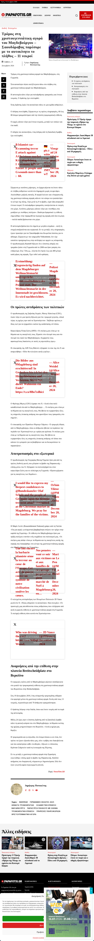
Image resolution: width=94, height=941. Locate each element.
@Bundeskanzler (26, 490)
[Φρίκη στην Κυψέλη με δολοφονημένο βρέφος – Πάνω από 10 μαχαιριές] (58, 843)
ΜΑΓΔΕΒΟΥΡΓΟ (18, 808)
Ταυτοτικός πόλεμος (73, 116)
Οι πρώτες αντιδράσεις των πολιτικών (81, 82)
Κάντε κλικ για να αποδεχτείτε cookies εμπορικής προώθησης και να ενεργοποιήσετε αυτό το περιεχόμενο (37, 162)
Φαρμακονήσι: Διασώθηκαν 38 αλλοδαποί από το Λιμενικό (32, 859)
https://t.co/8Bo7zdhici (30, 391)
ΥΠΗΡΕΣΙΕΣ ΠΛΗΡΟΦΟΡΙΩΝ (48, 811)
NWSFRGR (23, 802)
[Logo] (16, 15)
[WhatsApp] (3, 96)
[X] (3, 85)
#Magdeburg (24, 364)
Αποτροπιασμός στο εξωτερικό (80, 87)
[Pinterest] (3, 91)
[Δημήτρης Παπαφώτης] (16, 789)
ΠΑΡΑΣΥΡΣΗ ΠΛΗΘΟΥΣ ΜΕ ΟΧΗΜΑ (42, 808)
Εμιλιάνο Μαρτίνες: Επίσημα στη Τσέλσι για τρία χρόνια (79, 174)
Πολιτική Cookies (38, 938)
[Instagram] (29, 790)
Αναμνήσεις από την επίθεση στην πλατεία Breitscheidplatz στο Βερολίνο (80, 95)
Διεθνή (4, 28)
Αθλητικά (70, 170)
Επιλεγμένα (12, 28)
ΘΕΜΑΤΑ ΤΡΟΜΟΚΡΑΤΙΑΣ (23, 805)
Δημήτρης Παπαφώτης (35, 64)
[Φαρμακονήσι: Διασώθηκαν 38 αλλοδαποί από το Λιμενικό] (36, 843)
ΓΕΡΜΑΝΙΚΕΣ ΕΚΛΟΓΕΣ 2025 (42, 802)
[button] (76, 15)
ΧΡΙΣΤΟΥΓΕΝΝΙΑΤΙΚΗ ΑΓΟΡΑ (24, 814)
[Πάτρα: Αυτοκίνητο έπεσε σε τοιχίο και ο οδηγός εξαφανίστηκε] (81, 843)
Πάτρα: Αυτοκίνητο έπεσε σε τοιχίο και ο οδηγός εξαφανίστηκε (79, 162)
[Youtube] (36, 790)
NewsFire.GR (59, 772)
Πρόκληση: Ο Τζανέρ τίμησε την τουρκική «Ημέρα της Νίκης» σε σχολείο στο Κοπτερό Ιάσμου (79, 123)
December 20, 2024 (54, 172)
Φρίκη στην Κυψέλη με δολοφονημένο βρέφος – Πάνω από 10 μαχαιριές (79, 149)
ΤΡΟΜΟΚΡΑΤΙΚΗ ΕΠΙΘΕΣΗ (23, 811)
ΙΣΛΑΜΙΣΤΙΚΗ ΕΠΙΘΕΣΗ (46, 805)
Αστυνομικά (71, 143)
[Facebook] (3, 79)
